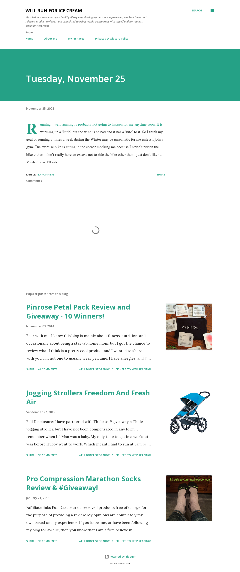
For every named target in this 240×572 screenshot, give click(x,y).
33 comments (47, 541)
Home (29, 38)
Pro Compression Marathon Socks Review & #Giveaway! (83, 483)
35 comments (47, 455)
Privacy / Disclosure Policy (111, 38)
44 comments (47, 369)
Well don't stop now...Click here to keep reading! (115, 369)
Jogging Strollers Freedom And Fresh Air (88, 397)
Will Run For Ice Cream (54, 10)
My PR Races (76, 38)
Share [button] (161, 174)
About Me (50, 38)
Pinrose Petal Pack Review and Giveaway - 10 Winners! (78, 311)
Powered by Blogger (122, 556)
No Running (45, 174)
